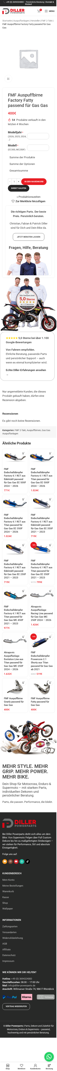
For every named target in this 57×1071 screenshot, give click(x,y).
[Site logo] (13, 10)
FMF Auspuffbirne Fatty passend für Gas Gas (40, 702)
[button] (23, 453)
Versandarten (9, 932)
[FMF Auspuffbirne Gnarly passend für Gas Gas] (15, 686)
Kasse (5, 897)
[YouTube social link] (16, 861)
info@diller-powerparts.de (21, 985)
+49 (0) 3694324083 (15, 2)
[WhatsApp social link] (21, 861)
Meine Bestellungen (12, 885)
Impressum (8, 961)
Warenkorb (8, 891)
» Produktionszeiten (28, 196)
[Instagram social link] (10, 861)
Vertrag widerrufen (16, 1006)
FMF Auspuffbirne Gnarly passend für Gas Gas (14, 702)
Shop (5, 903)
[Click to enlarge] (8, 78)
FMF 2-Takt (46, 20)
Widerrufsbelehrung (12, 938)
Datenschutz (9, 955)
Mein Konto (8, 879)
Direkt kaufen (18, 188)
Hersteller (35, 20)
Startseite (7, 20)
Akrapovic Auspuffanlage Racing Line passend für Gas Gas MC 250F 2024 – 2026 (42, 613)
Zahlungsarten (9, 926)
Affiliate (6, 949)
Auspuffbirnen (34, 430)
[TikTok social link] (27, 861)
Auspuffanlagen (21, 20)
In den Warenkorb (33, 181)
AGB (4, 943)
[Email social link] (4, 861)
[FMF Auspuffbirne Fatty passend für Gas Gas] (42, 686)
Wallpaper (7, 908)
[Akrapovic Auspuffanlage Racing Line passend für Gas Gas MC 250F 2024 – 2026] (42, 595)
